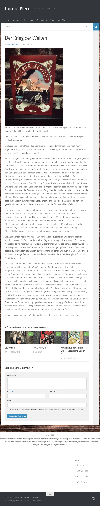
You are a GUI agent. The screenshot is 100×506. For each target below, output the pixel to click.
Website (10, 401)
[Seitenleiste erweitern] (96, 26)
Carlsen (9, 27)
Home (7, 20)
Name (10, 392)
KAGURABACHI (39, 348)
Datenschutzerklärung (46, 20)
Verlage (16, 20)
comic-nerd (13, 44)
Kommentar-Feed (84, 476)
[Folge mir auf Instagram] (93, 499)
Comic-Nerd (17, 8)
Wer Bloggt (62, 20)
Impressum (28, 20)
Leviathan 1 (10, 348)
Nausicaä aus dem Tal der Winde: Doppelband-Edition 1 (73, 351)
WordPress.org (82, 482)
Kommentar (12, 375)
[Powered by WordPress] (14, 501)
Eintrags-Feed (82, 471)
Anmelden (81, 465)
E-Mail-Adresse (55, 392)
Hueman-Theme (35, 501)
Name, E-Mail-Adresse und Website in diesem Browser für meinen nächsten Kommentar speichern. (46, 410)
